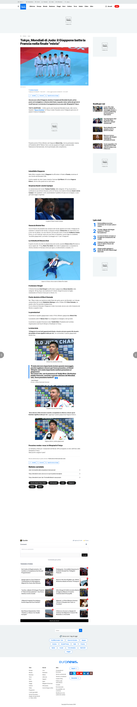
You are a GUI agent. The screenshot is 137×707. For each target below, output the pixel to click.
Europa (39, 6)
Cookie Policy (59, 678)
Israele (61, 648)
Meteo (44, 674)
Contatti (58, 684)
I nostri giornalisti (33, 692)
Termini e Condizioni (61, 676)
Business (52, 6)
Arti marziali (53, 483)
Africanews (45, 685)
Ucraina (54, 644)
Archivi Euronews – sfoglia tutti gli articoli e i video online (34, 696)
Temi (30, 667)
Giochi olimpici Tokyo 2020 (38, 483)
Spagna (84, 640)
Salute (81, 6)
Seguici (44, 679)
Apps (43, 681)
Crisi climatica (72, 648)
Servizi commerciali (61, 674)
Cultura (69, 6)
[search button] (65, 2)
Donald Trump (65, 644)
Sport (29, 36)
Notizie (24, 36)
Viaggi (59, 6)
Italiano (21, 1)
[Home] (20, 36)
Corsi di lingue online (47, 688)
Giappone (71, 483)
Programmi (31, 690)
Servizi (44, 667)
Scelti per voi (99, 104)
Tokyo (32, 486)
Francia (83, 644)
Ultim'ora (32, 6)
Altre (57, 667)
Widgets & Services (47, 683)
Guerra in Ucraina (72, 640)
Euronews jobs (59, 687)
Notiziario (44, 672)
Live (117, 6)
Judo (62, 483)
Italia (74, 644)
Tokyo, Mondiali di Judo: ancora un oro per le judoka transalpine (45, 473)
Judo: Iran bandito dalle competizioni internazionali (42, 470)
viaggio (69, 651)
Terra (75, 6)
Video (86, 6)
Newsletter (74, 678)
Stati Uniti (82, 648)
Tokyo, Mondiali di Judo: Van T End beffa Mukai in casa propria (45, 477)
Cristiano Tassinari (34, 90)
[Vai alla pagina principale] (23, 7)
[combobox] (73, 2)
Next (63, 6)
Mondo (45, 6)
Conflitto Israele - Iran (57, 640)
